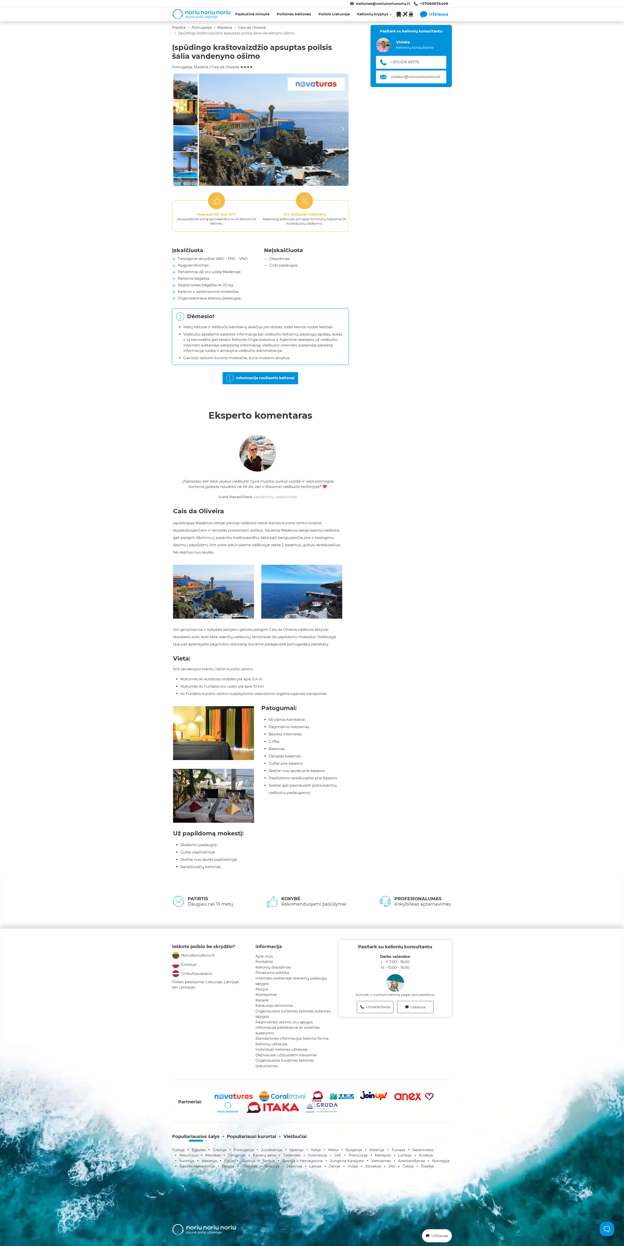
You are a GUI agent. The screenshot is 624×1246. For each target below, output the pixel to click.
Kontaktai (264, 961)
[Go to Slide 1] (185, 86)
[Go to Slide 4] (185, 165)
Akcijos (261, 989)
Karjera (261, 1000)
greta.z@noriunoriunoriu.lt (415, 77)
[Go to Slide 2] (185, 112)
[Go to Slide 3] (185, 138)
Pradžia (179, 27)
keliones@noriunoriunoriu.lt (383, 3)
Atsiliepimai (266, 994)
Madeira (224, 27)
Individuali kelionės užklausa (281, 1049)
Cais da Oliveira (252, 27)
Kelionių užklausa (271, 1044)
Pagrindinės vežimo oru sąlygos (284, 1022)
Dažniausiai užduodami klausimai (286, 1055)
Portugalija (202, 27)
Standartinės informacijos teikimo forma (292, 1038)
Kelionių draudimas (273, 967)
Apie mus (264, 956)
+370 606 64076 (405, 62)
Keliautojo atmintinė (274, 1005)
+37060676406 (434, 3)
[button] (274, 130)
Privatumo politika (272, 972)
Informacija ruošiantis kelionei (265, 378)
